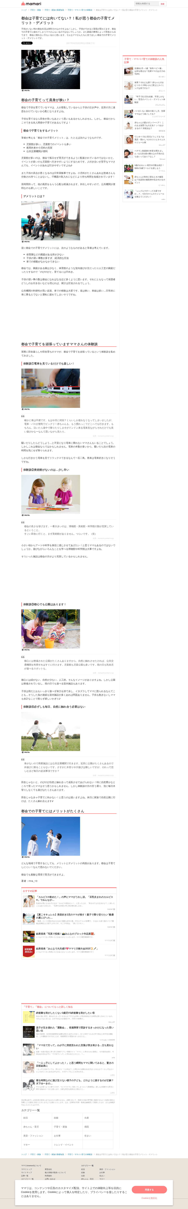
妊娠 (83, 1172)
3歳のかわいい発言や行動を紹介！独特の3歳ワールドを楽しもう (149, 166)
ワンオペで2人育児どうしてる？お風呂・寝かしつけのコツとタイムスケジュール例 (150, 139)
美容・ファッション (107, 1169)
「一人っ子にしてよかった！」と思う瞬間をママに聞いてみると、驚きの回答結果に (75, 1064)
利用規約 (48, 1175)
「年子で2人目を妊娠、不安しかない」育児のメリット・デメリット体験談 (150, 99)
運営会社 (48, 1169)
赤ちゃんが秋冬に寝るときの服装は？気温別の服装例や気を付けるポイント (150, 179)
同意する (149, 1189)
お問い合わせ (50, 1179)
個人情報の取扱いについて (55, 1172)
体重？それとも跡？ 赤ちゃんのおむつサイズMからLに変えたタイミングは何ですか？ (149, 85)
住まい (102, 1175)
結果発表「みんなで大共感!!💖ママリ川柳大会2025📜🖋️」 (67, 948)
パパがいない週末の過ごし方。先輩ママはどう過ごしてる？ (150, 112)
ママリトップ (26, 1169)
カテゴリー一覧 (27, 1179)
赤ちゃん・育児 (87, 1179)
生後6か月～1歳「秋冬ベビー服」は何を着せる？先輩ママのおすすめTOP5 (150, 71)
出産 (83, 1175)
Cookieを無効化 (149, 1197)
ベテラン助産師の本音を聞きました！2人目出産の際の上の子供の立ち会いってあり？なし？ (149, 153)
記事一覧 (24, 1175)
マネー (102, 1179)
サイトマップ (26, 1172)
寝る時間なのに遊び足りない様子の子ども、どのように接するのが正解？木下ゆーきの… (75, 1082)
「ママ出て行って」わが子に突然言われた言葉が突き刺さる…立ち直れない (75, 1047)
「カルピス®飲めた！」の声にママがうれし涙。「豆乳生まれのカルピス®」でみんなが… (74, 898)
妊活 (83, 1169)
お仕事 (102, 1172)
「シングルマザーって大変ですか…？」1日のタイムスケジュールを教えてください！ (149, 193)
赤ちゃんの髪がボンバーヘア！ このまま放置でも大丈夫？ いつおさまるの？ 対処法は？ (149, 125)
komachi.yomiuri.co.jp (106, 436)
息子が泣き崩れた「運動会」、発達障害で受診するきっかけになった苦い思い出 (75, 1029)
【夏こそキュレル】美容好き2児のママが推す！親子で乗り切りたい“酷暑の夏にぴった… (75, 916)
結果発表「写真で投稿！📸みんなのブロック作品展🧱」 (66, 933)
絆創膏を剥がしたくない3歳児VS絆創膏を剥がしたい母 (65, 1012)
